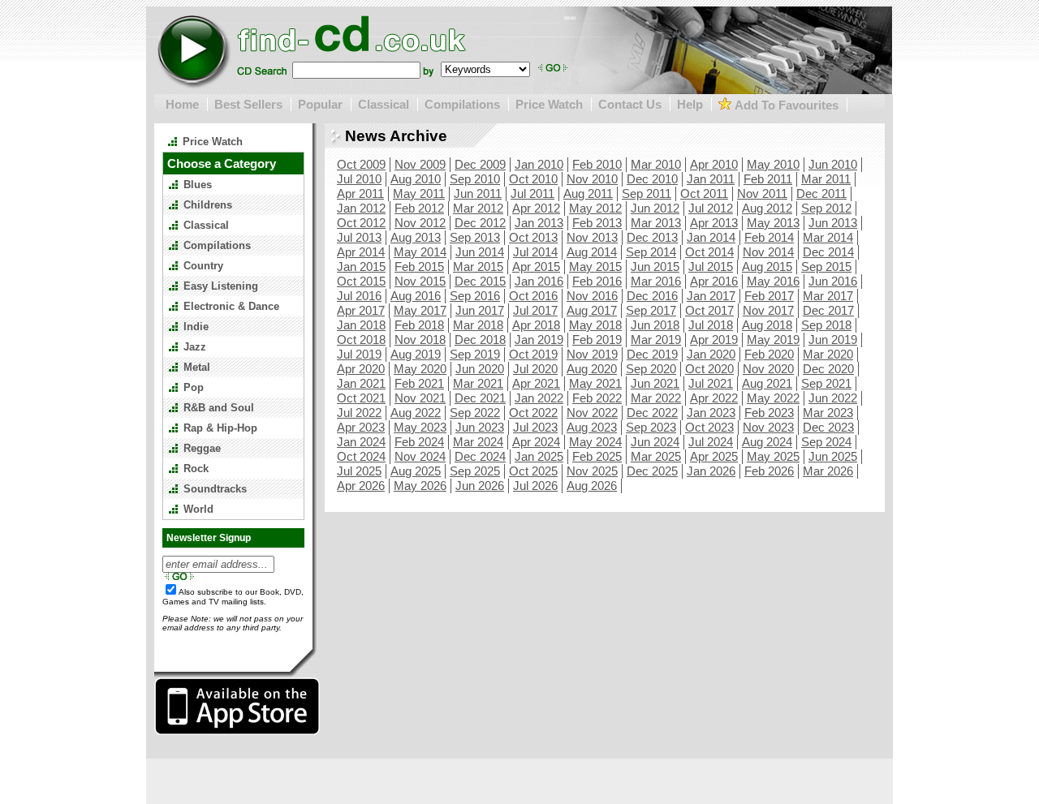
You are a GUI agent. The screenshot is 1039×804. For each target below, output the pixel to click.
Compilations (462, 104)
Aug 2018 (767, 325)
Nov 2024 (420, 456)
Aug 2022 (415, 412)
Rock (196, 468)
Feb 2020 (769, 354)
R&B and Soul (218, 408)
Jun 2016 (832, 281)
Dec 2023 (828, 427)
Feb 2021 (419, 383)
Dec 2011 (821, 193)
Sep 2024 (826, 442)
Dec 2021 (480, 398)
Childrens (207, 205)
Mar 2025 (656, 456)
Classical (383, 104)
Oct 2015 (361, 281)
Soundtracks (215, 489)
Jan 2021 (361, 383)
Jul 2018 (710, 325)
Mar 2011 (826, 179)
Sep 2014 (651, 252)
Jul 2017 (535, 310)
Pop (193, 387)
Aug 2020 (592, 369)
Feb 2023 (769, 412)
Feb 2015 (419, 266)
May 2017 (420, 310)
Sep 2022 (475, 412)
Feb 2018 (419, 325)
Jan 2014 (711, 237)
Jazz (194, 347)
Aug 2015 (767, 266)
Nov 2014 (768, 252)
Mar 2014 (828, 237)
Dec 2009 (480, 164)
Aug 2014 (592, 252)
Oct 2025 (533, 471)
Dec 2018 (480, 339)
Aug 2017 (592, 310)
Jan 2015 (361, 266)
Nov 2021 (420, 398)
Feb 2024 (419, 442)
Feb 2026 (769, 471)
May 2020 (420, 369)
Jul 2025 (359, 471)
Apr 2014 (361, 252)
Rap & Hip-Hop (220, 428)
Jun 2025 (832, 456)
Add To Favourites (785, 105)
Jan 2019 (539, 339)
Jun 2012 (655, 208)
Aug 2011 (588, 193)
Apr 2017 (361, 310)
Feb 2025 (597, 456)
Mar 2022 (656, 398)
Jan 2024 (361, 442)
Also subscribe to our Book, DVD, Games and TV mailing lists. (233, 596)
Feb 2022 (597, 398)
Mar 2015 (478, 266)
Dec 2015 (480, 281)
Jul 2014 (535, 252)
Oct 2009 (361, 164)
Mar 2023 (828, 412)
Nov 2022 (592, 412)
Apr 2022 (714, 398)
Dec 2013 (652, 237)
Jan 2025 (539, 456)
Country (203, 266)
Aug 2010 (415, 179)
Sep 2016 (475, 296)
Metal (196, 367)
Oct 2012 (361, 223)
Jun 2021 (655, 383)
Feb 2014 (769, 237)
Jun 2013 (832, 223)
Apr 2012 (536, 208)
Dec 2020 (828, 369)
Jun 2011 (478, 193)
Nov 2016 (592, 296)
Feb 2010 (597, 164)
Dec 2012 (480, 223)
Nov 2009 (420, 164)
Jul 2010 (359, 179)
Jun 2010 (832, 164)
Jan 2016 (539, 281)
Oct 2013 (533, 237)
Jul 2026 (535, 485)
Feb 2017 (769, 296)
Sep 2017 (651, 310)
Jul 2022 (359, 412)
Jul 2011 (532, 193)
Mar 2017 (828, 296)
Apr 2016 (714, 281)
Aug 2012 (767, 208)
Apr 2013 (714, 223)
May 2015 (595, 266)
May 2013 (773, 223)
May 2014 (420, 252)
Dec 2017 (828, 310)
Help (690, 104)
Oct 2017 (709, 310)
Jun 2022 (832, 398)
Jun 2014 (479, 252)
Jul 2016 (359, 296)
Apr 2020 (361, 369)
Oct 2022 (533, 412)
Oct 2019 (533, 354)
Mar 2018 (478, 325)
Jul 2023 (535, 427)
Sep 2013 (475, 237)
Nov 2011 (762, 193)
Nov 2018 (420, 339)
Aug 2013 (415, 237)
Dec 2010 (652, 179)
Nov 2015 (420, 281)
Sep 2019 (475, 354)
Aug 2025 (415, 471)
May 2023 (420, 427)
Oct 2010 (533, 179)
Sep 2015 (826, 266)
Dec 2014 (828, 252)
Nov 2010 (592, 179)
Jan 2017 (711, 296)
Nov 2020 (768, 369)
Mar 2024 (478, 442)
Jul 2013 (359, 237)
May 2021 (595, 383)
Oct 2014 (709, 252)
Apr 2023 (361, 427)
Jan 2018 (361, 325)
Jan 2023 (711, 412)
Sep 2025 (475, 471)
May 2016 (773, 281)
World (198, 509)
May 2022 (773, 398)
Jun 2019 (832, 339)
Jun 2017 (479, 310)
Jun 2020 (479, 369)
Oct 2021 (361, 398)
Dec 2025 (652, 471)
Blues (197, 184)
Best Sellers (248, 104)
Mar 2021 (478, 383)
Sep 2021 (826, 383)
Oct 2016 (533, 296)
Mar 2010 (656, 164)
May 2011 (419, 193)
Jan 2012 (361, 208)
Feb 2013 (597, 223)
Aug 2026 (592, 485)
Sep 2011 (646, 193)
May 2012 (595, 208)
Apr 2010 (714, 164)
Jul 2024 (710, 442)
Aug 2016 (415, 296)
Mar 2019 (656, 339)
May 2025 (773, 456)
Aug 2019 (415, 354)
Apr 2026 (361, 485)
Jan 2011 (711, 179)
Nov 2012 (420, 223)
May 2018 (595, 325)
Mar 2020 (828, 354)
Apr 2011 (360, 193)
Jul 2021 (710, 383)
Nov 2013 (592, 237)
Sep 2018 (826, 325)
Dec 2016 (652, 296)
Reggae (202, 448)
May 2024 (595, 442)
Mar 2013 (656, 223)
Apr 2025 (714, 456)
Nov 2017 (768, 310)
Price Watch (549, 104)
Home (182, 104)
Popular (320, 104)
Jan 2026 (711, 471)
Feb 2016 (597, 281)
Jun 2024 (655, 442)
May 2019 (773, 339)
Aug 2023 (592, 427)
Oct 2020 (709, 369)
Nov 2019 (592, 354)
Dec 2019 (652, 354)
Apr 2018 (536, 325)
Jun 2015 (655, 266)
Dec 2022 (652, 412)
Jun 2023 (479, 427)
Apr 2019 (714, 339)
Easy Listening (220, 286)
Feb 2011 (768, 179)
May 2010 (773, 164)
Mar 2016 (656, 281)
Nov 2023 (768, 427)
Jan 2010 (539, 164)
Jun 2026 (479, 485)
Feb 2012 (419, 208)
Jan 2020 (711, 354)
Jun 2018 (655, 325)
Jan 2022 (539, 398)
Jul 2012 (710, 208)
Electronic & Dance (231, 306)
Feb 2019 (597, 339)
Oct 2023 (709, 427)
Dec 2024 (480, 456)
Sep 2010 (475, 179)
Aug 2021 (767, 383)
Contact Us (630, 104)
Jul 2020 (535, 369)
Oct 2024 (361, 456)
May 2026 (420, 485)
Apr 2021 (536, 383)
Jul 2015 (710, 266)
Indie (196, 326)
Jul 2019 (359, 354)
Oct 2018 (361, 339)
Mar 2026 (828, 471)
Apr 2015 (536, 266)
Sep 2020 (651, 369)
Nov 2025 (592, 471)
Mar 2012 (478, 208)
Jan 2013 (539, 223)
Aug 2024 (767, 442)
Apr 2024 (536, 442)
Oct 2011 (704, 193)
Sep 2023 (651, 427)
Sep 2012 (826, 208)
